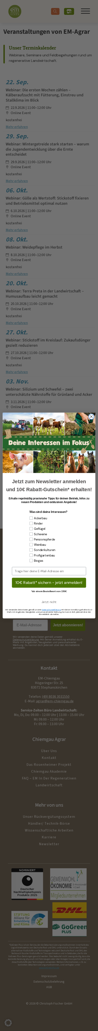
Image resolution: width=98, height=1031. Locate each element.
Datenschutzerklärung (51, 610)
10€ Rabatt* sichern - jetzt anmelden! (48, 582)
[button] (8, 1023)
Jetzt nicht (49, 602)
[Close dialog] (91, 416)
